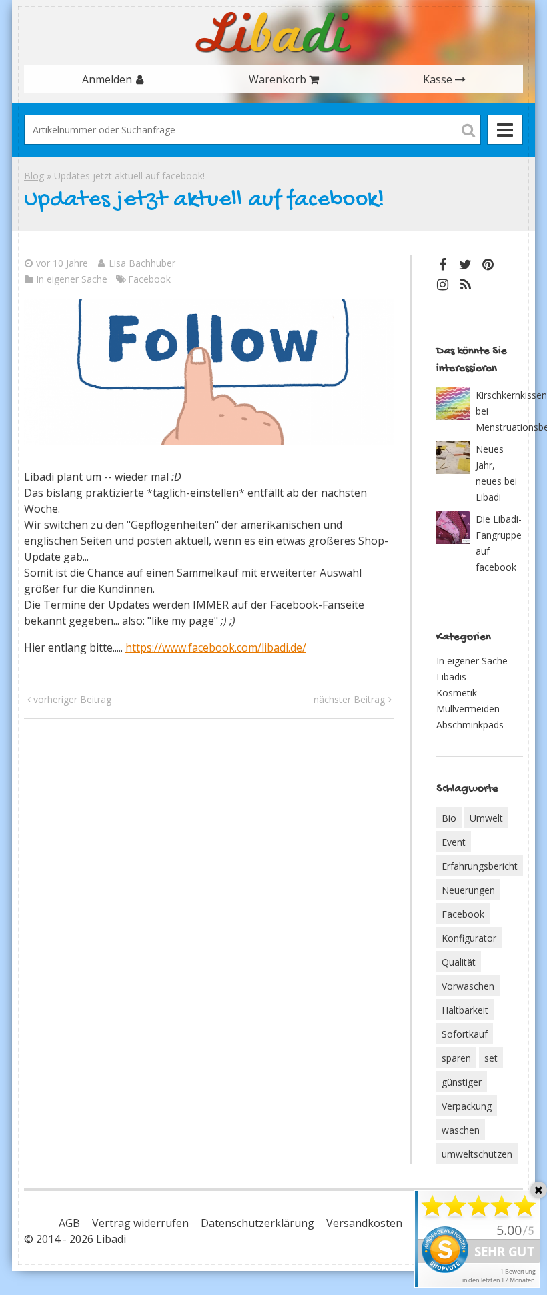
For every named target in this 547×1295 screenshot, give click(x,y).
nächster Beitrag (349, 699)
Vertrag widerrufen (140, 1223)
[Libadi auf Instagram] (443, 284)
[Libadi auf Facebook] (443, 264)
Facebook (149, 279)
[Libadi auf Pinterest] (488, 264)
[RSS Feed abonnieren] (465, 284)
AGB (69, 1223)
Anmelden (107, 79)
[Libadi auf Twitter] (465, 264)
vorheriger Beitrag (72, 699)
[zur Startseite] (273, 32)
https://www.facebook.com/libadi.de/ (215, 647)
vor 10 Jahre (62, 263)
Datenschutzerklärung (257, 1223)
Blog (34, 175)
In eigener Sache (71, 279)
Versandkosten (364, 1223)
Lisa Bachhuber (142, 263)
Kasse (437, 79)
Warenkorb (277, 79)
